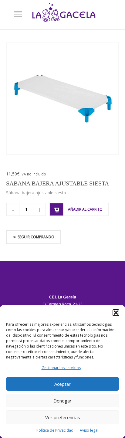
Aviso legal (89, 430)
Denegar (62, 401)
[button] (116, 313)
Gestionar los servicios (61, 367)
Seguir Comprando (36, 236)
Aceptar (62, 384)
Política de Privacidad (54, 430)
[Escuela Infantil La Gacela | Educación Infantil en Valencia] (64, 14)
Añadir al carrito (85, 209)
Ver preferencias (62, 417)
